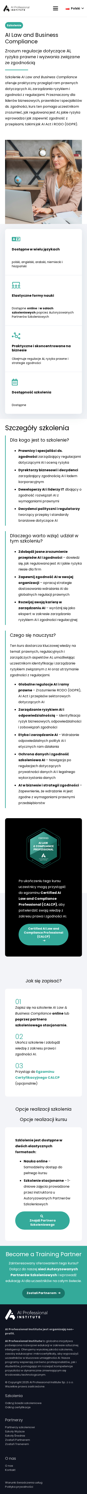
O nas (9, 1466)
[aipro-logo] (16, 8)
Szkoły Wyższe (15, 1431)
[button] (55, 8)
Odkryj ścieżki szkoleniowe (23, 1403)
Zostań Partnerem (17, 1440)
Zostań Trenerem (17, 1444)
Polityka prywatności (19, 1487)
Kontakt (10, 1470)
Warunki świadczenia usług (23, 1483)
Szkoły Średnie (15, 1436)
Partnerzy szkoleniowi (20, 1427)
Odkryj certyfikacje (18, 1407)
